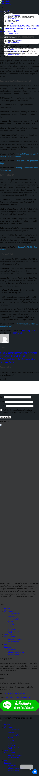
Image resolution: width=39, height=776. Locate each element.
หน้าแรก (7, 608)
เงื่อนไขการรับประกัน (16, 652)
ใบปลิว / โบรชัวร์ (14, 34)
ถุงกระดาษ (12, 616)
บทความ (7, 644)
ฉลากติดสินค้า (13, 619)
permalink (17, 333)
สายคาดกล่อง (13, 627)
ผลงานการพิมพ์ (9, 636)
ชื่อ (1, 397)
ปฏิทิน (10, 23)
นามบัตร (11, 624)
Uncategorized (4, 11)
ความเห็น (4, 379)
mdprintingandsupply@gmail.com (18, 697)
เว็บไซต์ (3, 406)
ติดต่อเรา (7, 647)
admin (36, 26)
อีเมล (2, 401)
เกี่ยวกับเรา (12, 649)
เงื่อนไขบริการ (13, 655)
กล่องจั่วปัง (12, 629)
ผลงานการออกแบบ (15, 639)
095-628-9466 (20, 694)
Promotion (8, 634)
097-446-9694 (8, 694)
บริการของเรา (9, 13)
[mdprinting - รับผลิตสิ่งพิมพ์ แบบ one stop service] (5, 2)
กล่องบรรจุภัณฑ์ (14, 614)
